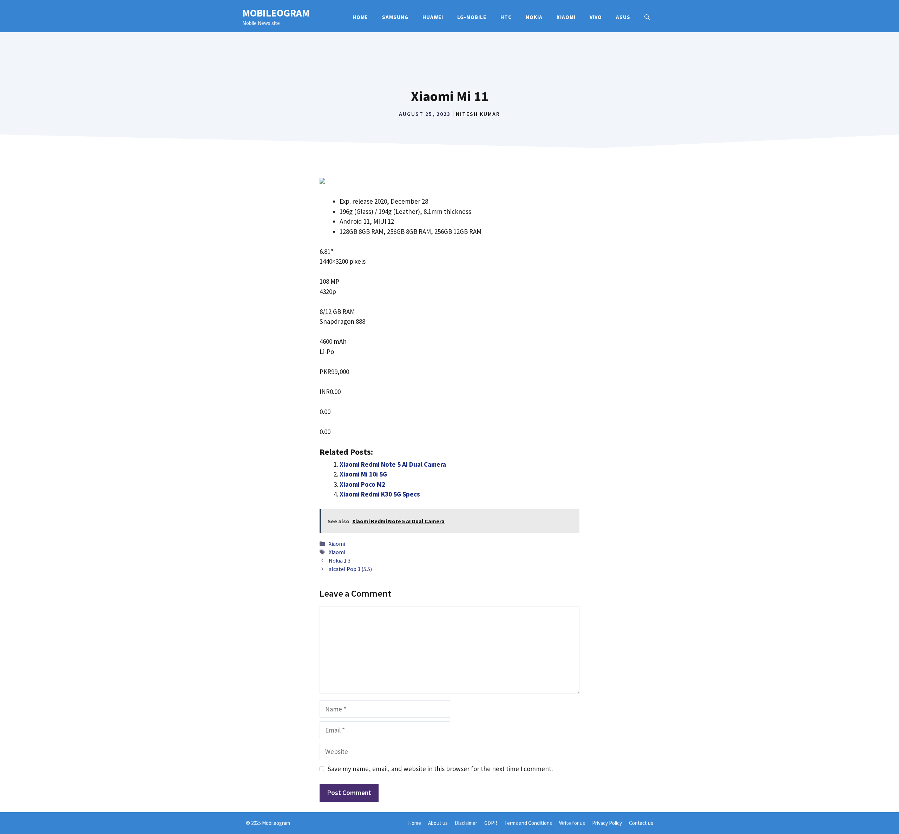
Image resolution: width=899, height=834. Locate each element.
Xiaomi (566, 17)
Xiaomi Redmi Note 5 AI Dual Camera (393, 464)
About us (438, 823)
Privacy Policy (607, 823)
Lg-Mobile (471, 17)
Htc (506, 17)
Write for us (572, 823)
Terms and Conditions (528, 823)
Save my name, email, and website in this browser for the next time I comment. (440, 768)
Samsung (395, 17)
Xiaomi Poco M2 (362, 484)
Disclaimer (466, 823)
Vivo (596, 17)
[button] (647, 17)
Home (360, 17)
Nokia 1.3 (339, 560)
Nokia (534, 17)
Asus (623, 17)
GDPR (490, 823)
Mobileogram (276, 12)
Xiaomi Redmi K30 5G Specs (380, 494)
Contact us (641, 823)
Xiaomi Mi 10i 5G (363, 474)
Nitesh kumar (478, 113)
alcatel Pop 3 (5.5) (350, 568)
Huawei (432, 17)
